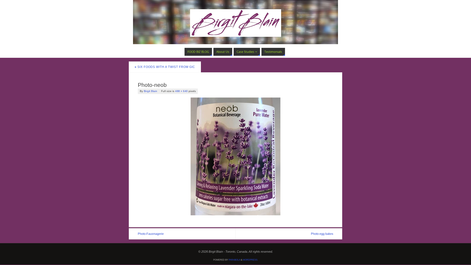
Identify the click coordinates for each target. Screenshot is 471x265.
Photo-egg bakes (322, 233)
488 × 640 (181, 91)
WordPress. (250, 260)
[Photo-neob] (235, 156)
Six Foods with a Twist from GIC (165, 66)
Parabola (234, 260)
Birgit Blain (150, 91)
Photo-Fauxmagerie (151, 233)
